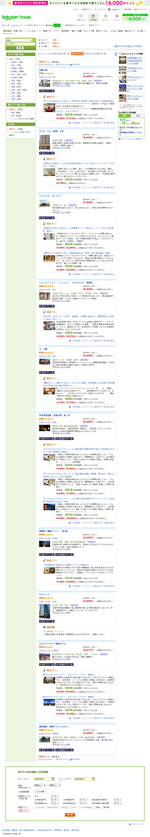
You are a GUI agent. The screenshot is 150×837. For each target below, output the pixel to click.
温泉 (13, 116)
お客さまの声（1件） (48, 356)
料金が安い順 (64, 53)
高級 (13, 112)
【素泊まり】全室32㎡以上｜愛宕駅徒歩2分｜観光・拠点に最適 (76, 253)
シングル (41, 807)
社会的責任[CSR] (44, 830)
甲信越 (14, 77)
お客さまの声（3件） (48, 77)
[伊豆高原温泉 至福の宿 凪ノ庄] (82, 426)
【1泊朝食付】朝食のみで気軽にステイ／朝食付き (66, 565)
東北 (13, 65)
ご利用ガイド (86, 9)
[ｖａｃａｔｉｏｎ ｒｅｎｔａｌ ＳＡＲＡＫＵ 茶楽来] (102, 294)
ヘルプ (75, 9)
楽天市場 (127, 9)
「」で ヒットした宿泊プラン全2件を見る (93, 274)
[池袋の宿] (97, 81)
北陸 (13, 81)
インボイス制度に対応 (20, 132)
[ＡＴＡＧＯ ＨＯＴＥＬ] (71, 205)
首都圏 (14, 71)
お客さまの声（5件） (48, 290)
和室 (98, 807)
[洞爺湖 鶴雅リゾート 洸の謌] (90, 542)
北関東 (14, 68)
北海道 (14, 62)
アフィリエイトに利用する (131, 139)
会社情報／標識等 (9, 830)
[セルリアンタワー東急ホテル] (102, 654)
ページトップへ (138, 824)
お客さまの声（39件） (48, 422)
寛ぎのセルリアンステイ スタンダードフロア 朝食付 (68, 697)
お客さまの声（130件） (49, 538)
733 (60, 64)
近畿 (13, 87)
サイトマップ (99, 9)
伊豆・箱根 (16, 74)
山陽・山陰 (16, 90)
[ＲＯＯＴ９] (73, 606)
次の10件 (76, 65)
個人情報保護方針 (27, 830)
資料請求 (75, 830)
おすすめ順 (52, 53)
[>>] (116, 54)
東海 (13, 84)
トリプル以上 (86, 807)
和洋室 (106, 807)
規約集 (66, 830)
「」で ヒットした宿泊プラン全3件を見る (93, 523)
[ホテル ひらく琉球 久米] (67, 141)
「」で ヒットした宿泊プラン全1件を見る (93, 123)
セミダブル (53, 807)
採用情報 (57, 830)
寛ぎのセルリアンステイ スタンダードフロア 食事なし (69, 674)
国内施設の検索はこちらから (130, 133)
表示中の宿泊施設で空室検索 (129, 46)
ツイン (74, 807)
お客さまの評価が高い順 (95, 53)
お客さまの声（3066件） (49, 734)
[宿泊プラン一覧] (46, 91)
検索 (70, 815)
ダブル (65, 807)
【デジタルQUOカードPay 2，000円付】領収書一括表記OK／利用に (79, 101)
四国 (13, 93)
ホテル (128, 120)
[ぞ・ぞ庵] (83, 360)
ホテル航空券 (133, 123)
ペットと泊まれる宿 (19, 119)
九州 (13, 96)
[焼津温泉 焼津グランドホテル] (100, 738)
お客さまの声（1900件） (49, 651)
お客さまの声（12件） (48, 602)
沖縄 (13, 99)
